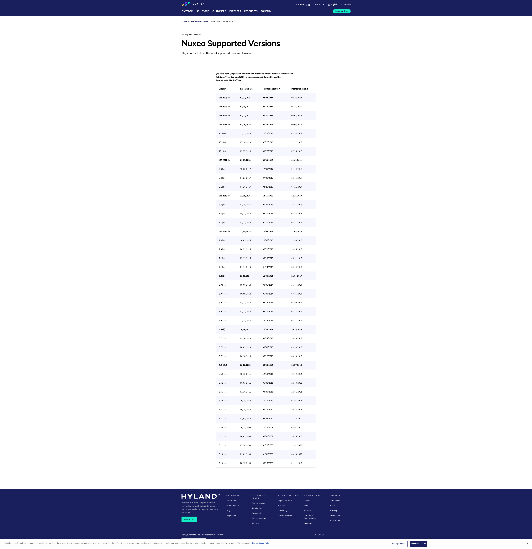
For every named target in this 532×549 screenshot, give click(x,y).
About (306, 505)
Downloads (256, 513)
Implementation (285, 500)
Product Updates (259, 518)
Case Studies (231, 500)
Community (335, 500)
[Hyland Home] (193, 5)
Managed (282, 505)
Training (333, 510)
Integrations (231, 515)
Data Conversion (285, 515)
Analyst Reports (232, 505)
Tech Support (335, 520)
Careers (307, 500)
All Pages (255, 523)
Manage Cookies (398, 543)
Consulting (282, 510)
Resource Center (259, 503)
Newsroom (308, 523)
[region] (266, 276)
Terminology (257, 508)
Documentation (336, 515)
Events (333, 505)
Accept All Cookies (418, 543)
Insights (229, 510)
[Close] (527, 544)
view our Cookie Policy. (260, 543)
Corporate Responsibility (310, 517)
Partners (307, 510)
